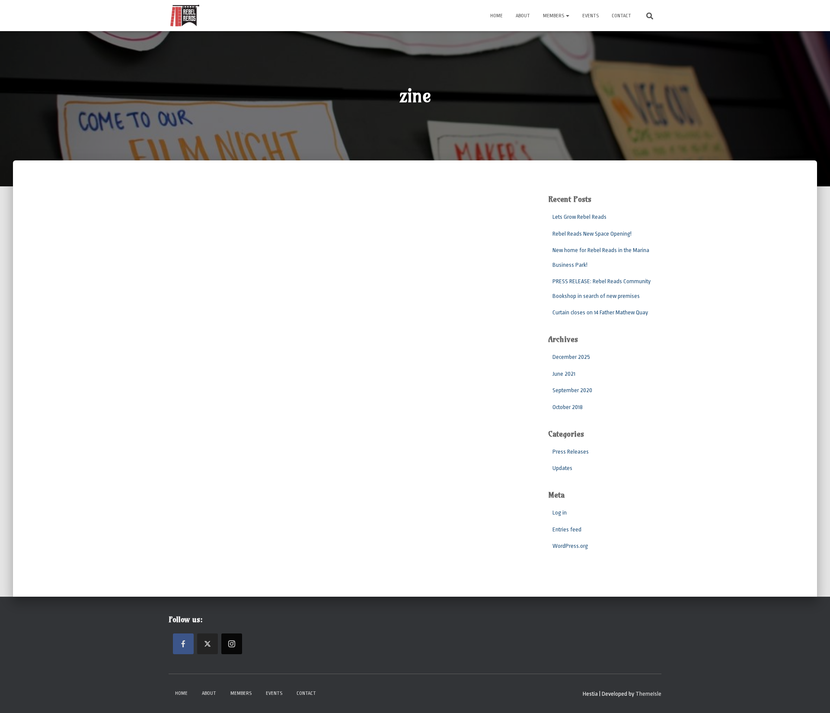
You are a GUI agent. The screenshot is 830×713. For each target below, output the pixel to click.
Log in (559, 512)
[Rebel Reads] (185, 15)
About (523, 16)
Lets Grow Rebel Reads (579, 217)
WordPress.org (570, 546)
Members (554, 16)
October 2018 (567, 407)
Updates (562, 468)
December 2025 (571, 357)
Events (590, 16)
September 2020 (572, 390)
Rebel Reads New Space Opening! (592, 233)
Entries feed (566, 529)
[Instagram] (231, 643)
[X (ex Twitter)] (207, 643)
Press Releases (570, 451)
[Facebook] (183, 643)
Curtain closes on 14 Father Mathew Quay (600, 312)
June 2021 (563, 374)
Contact (621, 16)
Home (496, 16)
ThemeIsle (648, 694)
